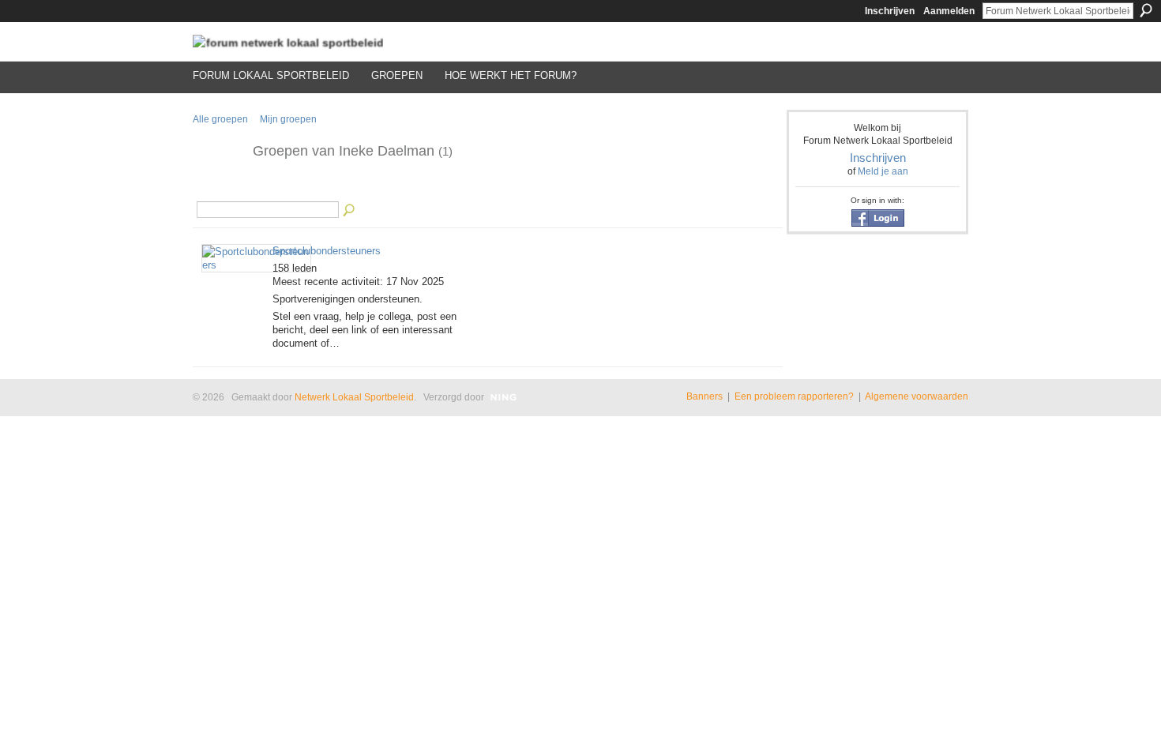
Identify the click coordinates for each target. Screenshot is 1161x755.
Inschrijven (890, 11)
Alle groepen (220, 119)
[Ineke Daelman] (218, 187)
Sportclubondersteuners (326, 251)
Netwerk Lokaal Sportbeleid (354, 397)
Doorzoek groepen (350, 211)
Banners (704, 396)
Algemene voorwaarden (916, 396)
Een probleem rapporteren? (794, 396)
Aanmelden (949, 11)
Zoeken (1146, 10)
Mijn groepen (288, 119)
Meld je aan (883, 171)
